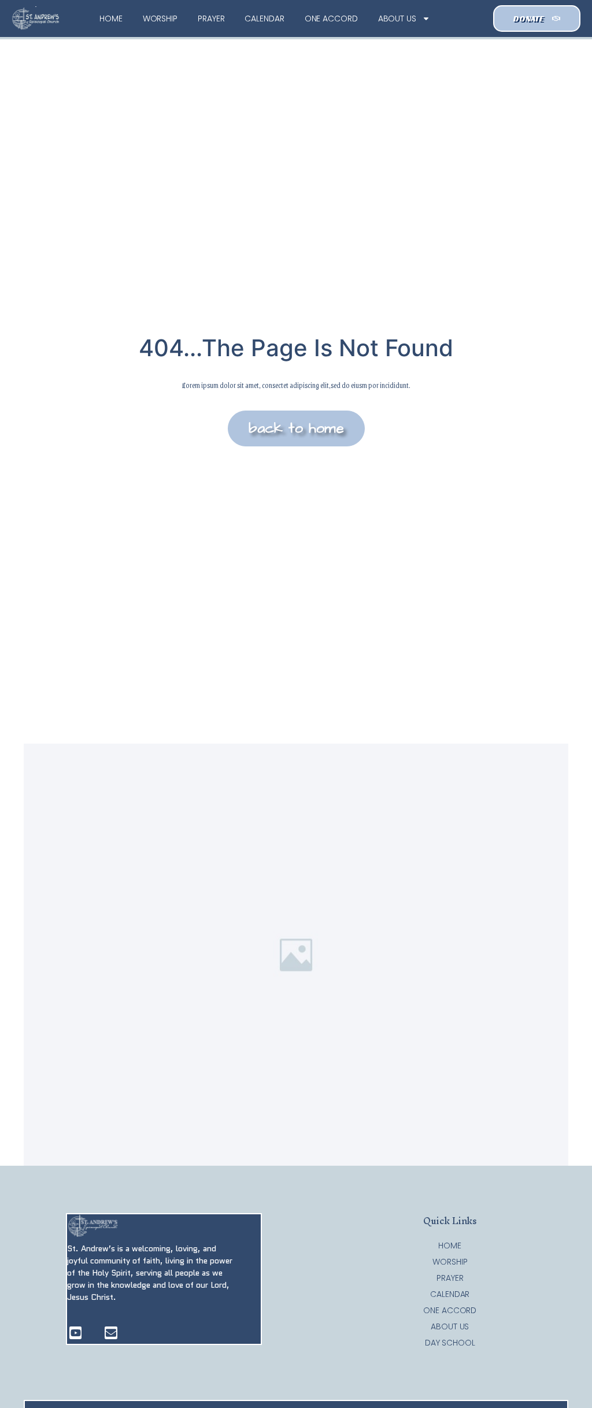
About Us (397, 18)
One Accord (331, 18)
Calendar (264, 18)
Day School (450, 1342)
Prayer (211, 18)
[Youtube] (75, 1332)
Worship (160, 18)
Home (111, 18)
